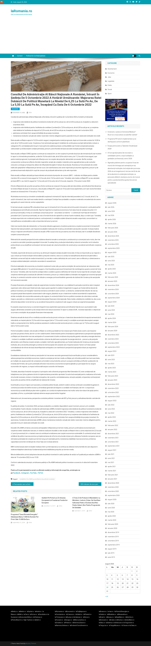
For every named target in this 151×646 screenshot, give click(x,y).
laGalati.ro (78, 614)
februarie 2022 (113, 425)
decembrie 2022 (113, 384)
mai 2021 (111, 462)
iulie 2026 (111, 207)
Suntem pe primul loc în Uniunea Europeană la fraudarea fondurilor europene (55, 500)
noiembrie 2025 (113, 240)
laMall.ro (20, 614)
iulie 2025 (111, 256)
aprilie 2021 (112, 466)
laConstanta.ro (60, 614)
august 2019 (112, 549)
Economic (15, 109)
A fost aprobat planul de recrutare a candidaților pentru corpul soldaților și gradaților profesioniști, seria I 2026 (121, 155)
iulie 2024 (111, 306)
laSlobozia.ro (118, 623)
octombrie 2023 (113, 343)
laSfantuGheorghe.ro (121, 611)
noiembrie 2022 (113, 388)
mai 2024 (111, 314)
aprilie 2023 (112, 368)
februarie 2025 (113, 277)
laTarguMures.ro (114, 625)
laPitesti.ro (67, 623)
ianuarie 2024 (112, 331)
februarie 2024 (113, 326)
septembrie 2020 (114, 495)
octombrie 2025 (113, 244)
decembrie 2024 (113, 285)
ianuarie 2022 (112, 429)
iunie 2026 (111, 211)
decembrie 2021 (113, 434)
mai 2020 (111, 512)
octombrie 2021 (113, 442)
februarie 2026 (113, 228)
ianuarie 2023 (112, 380)
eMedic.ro (14, 611)
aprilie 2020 (112, 516)
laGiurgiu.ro (68, 620)
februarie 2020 (113, 524)
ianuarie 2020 (112, 528)
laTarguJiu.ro (104, 625)
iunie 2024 (111, 310)
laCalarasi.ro (77, 617)
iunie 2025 (111, 261)
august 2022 (112, 401)
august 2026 (112, 203)
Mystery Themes (31, 643)
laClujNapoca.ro (81, 611)
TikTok (40, 473)
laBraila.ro (112, 620)
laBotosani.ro (103, 620)
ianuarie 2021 (112, 479)
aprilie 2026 (112, 219)
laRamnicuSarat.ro (78, 623)
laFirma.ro (33, 614)
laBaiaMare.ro (119, 617)
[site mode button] (134, 56)
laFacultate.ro (43, 614)
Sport (110, 93)
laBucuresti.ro (70, 611)
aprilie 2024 (112, 318)
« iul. (106, 596)
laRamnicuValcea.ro (62, 625)
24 (107, 587)
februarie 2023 (113, 376)
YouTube (33, 473)
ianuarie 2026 (112, 232)
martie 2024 (112, 322)
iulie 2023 (111, 355)
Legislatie (111, 81)
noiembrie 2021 (113, 438)
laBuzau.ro (69, 617)
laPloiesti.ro (87, 614)
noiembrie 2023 (113, 339)
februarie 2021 (113, 475)
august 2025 (112, 252)
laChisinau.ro (37, 617)
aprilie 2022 (112, 417)
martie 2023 (112, 372)
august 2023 (112, 351)
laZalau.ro (132, 625)
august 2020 (112, 499)
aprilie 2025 (112, 269)
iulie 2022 (111, 405)
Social (110, 89)
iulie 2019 (111, 553)
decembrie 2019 (113, 532)
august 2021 (112, 450)
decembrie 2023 (113, 335)
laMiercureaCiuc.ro (79, 620)
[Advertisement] (75, 36)
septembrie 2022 (114, 396)
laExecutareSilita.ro (25, 617)
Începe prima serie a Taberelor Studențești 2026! (122, 147)
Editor (30, 522)
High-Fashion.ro (28, 620)
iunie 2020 (111, 508)
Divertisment (112, 69)
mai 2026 (111, 215)
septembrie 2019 (114, 545)
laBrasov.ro (103, 611)
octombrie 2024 (113, 294)
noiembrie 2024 (113, 289)
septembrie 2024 (114, 298)
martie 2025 (112, 273)
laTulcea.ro (125, 625)
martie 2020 (112, 520)
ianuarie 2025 (112, 281)
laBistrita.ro (129, 617)
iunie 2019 (111, 557)
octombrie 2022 (113, 392)
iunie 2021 (111, 458)
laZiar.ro (26, 614)
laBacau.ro (110, 617)
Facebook (16, 473)
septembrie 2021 (114, 446)
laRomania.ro (21, 11)
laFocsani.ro (59, 620)
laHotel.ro (38, 611)
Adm (30, 112)
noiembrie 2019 (113, 536)
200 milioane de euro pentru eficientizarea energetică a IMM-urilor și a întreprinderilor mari (90, 484)
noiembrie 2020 (113, 487)
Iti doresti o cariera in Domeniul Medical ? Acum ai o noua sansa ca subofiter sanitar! (122, 133)
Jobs (109, 77)
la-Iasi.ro (110, 611)
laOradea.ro (59, 623)
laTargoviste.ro (128, 623)
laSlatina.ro (110, 623)
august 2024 (112, 302)
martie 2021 (112, 471)
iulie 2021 (111, 454)
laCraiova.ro (70, 614)
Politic (110, 85)
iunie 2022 (111, 409)
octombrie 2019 (113, 541)
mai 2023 (111, 364)
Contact (20, 56)
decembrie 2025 (113, 236)
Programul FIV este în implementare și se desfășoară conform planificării (122, 140)
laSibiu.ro (102, 623)
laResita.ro (120, 620)
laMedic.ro (22, 611)
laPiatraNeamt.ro (17, 620)
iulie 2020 (111, 503)
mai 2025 (111, 265)
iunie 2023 (111, 359)
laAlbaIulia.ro (111, 614)
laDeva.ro (86, 617)
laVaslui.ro (103, 614)
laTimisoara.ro (60, 617)
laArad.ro (102, 617)
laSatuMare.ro (129, 620)
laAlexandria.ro (122, 614)
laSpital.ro (30, 611)
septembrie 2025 (114, 248)
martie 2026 (112, 223)
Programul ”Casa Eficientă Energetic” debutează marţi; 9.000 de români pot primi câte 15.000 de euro (24, 517)
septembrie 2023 (114, 347)
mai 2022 (111, 413)
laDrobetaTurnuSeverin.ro (79, 625)
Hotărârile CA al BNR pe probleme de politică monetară (37, 479)
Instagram (25, 473)
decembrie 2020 (113, 483)
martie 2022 (112, 421)
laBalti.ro (38, 620)
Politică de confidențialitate (35, 56)
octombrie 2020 (113, 491)
